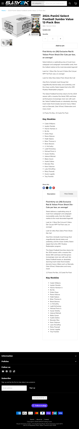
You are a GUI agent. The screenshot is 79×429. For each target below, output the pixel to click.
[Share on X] (47, 188)
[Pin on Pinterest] (53, 188)
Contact (46, 419)
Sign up (32, 388)
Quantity (45, 34)
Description (51, 194)
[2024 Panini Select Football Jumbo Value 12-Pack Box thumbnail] (6, 42)
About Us (39, 419)
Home (4, 10)
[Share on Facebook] (44, 188)
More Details (68, 194)
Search (32, 419)
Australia (38, 398)
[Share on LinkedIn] (50, 188)
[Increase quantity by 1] (60, 38)
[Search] (70, 3)
